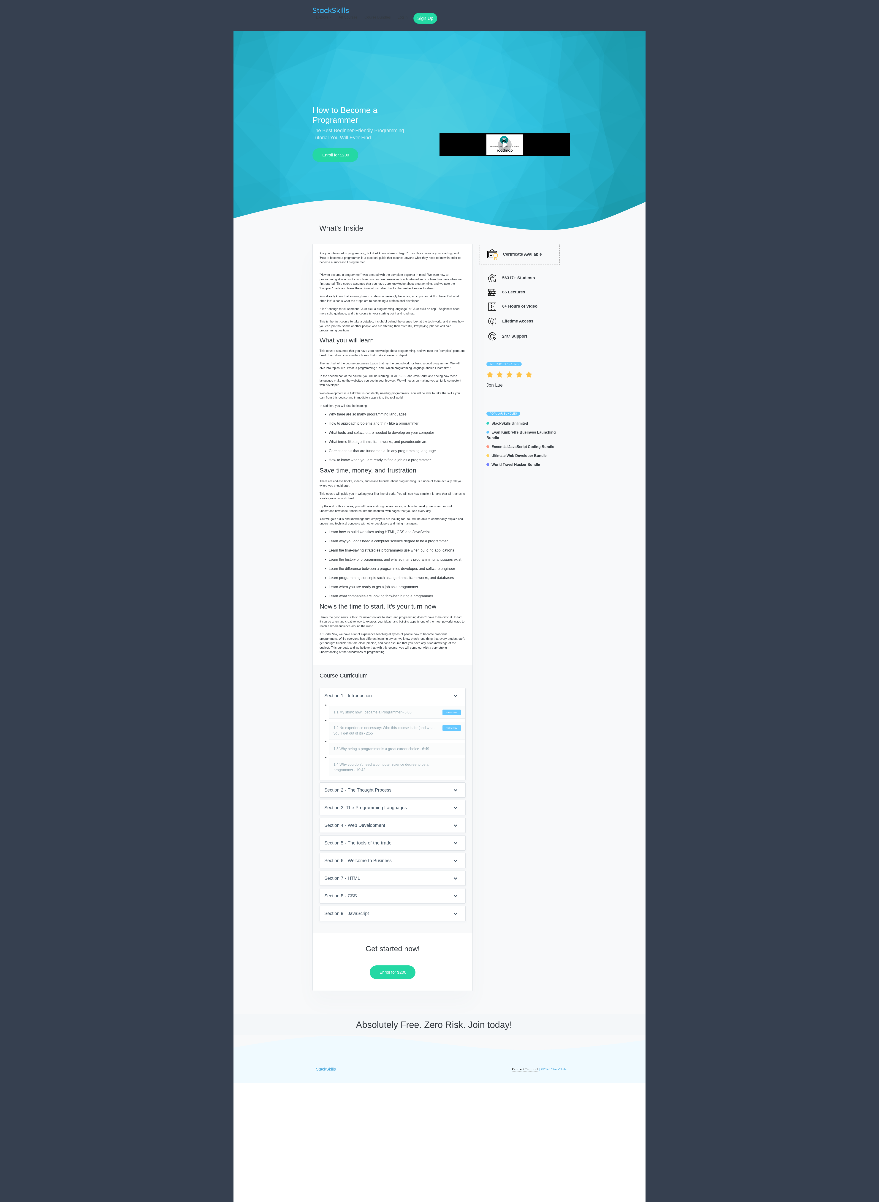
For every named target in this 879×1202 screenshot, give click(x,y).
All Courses (348, 17)
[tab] (392, 695)
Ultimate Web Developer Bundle (519, 456)
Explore (322, 17)
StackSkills (326, 1069)
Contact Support (525, 1069)
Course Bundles (377, 17)
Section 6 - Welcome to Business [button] (358, 860)
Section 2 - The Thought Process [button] (357, 789)
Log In (403, 17)
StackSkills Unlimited (509, 423)
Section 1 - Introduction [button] (348, 695)
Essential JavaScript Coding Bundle (522, 447)
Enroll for (334, 155)
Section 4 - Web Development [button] (354, 825)
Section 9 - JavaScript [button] (346, 913)
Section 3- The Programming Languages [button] (365, 807)
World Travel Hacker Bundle (515, 465)
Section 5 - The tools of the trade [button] (357, 842)
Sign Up (425, 18)
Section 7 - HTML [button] (342, 878)
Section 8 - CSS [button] (340, 895)
